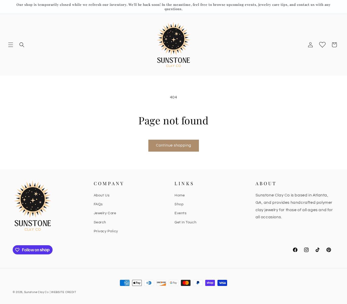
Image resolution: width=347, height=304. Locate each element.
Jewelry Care (105, 213)
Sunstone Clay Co (36, 292)
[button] (10, 44)
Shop (179, 204)
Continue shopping (173, 145)
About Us (102, 195)
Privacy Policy (106, 231)
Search (100, 222)
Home (180, 195)
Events (181, 213)
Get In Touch (185, 222)
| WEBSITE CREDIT (63, 292)
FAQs (98, 204)
